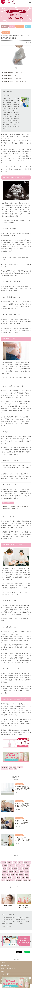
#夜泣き (17, 871)
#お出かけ (3, 862)
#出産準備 (25, 868)
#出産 (20, 868)
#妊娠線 (27, 871)
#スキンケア (4, 767)
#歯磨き (27, 874)
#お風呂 (9, 862)
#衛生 (13, 880)
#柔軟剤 (21, 874)
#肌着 (27, 877)
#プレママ (20, 767)
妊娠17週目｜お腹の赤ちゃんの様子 (13, 72)
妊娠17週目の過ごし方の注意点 (12, 78)
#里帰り (25, 880)
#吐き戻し (5, 871)
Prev (1, 941)
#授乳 (12, 874)
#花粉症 (8, 880)
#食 (29, 880)
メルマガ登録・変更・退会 (8, 968)
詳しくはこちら (7, 926)
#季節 (8, 874)
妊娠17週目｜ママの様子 (10, 75)
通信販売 (3, 971)
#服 (17, 874)
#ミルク (23, 865)
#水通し (4, 877)
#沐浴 (9, 877)
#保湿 (15, 768)
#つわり (11, 768)
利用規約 (3, 962)
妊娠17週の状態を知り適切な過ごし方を (15, 81)
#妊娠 (10, 767)
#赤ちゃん (18, 880)
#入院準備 (14, 868)
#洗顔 (18, 877)
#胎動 (3, 880)
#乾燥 (28, 865)
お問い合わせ (4, 976)
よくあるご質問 (5, 974)
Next (31, 941)
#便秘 (4, 868)
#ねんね (21, 862)
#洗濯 (14, 877)
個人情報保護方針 (5, 965)
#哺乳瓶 (11, 871)
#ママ (17, 865)
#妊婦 (14, 767)
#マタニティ (4, 768)
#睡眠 (23, 877)
